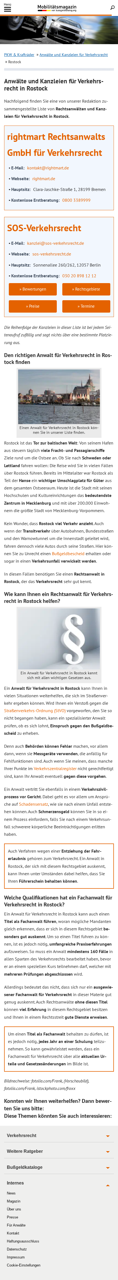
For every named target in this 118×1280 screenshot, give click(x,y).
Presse (12, 1217)
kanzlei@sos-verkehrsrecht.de (55, 243)
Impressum (16, 1257)
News (11, 1193)
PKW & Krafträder (19, 54)
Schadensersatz (33, 804)
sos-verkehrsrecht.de (51, 254)
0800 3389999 (76, 200)
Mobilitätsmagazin (59, 8)
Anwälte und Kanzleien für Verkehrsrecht (74, 54)
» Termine (86, 306)
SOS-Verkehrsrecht (44, 228)
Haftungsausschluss (23, 1241)
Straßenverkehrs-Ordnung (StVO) (35, 710)
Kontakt (13, 1233)
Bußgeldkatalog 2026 (67, 10)
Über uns (14, 1209)
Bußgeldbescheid (68, 553)
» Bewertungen (32, 289)
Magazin (13, 1201)
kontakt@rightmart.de (48, 168)
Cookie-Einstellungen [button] (23, 1265)
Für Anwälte (16, 1225)
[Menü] (7, 10)
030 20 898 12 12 (79, 275)
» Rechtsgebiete (86, 289)
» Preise (33, 306)
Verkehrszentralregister (55, 768)
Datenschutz (17, 1249)
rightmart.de (43, 178)
